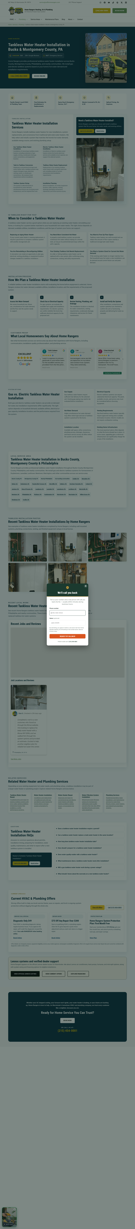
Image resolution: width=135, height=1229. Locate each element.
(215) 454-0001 (73, 641)
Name (54, 618)
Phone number (54, 608)
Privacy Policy (53, 631)
